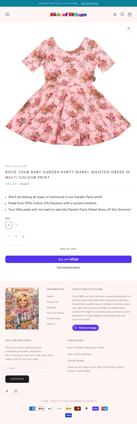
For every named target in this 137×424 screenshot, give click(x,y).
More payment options (68, 267)
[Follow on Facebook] (7, 391)
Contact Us (52, 301)
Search (50, 296)
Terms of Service (55, 313)
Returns (51, 324)
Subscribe (17, 378)
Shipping (51, 307)
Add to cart (68, 249)
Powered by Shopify (84, 401)
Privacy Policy (54, 318)
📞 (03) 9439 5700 (88, 3)
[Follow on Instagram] (15, 391)
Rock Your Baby (16, 166)
